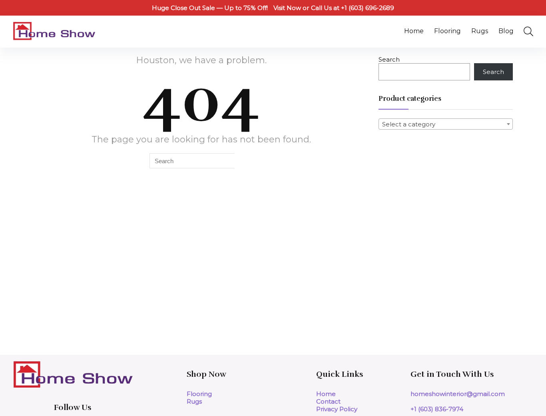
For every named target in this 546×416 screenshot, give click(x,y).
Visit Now (287, 8)
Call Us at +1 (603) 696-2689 (352, 8)
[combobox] (446, 124)
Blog (506, 31)
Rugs (479, 31)
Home (414, 31)
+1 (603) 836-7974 (436, 409)
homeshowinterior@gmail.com (457, 394)
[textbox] (445, 124)
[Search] (244, 160)
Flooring (447, 31)
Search (389, 59)
